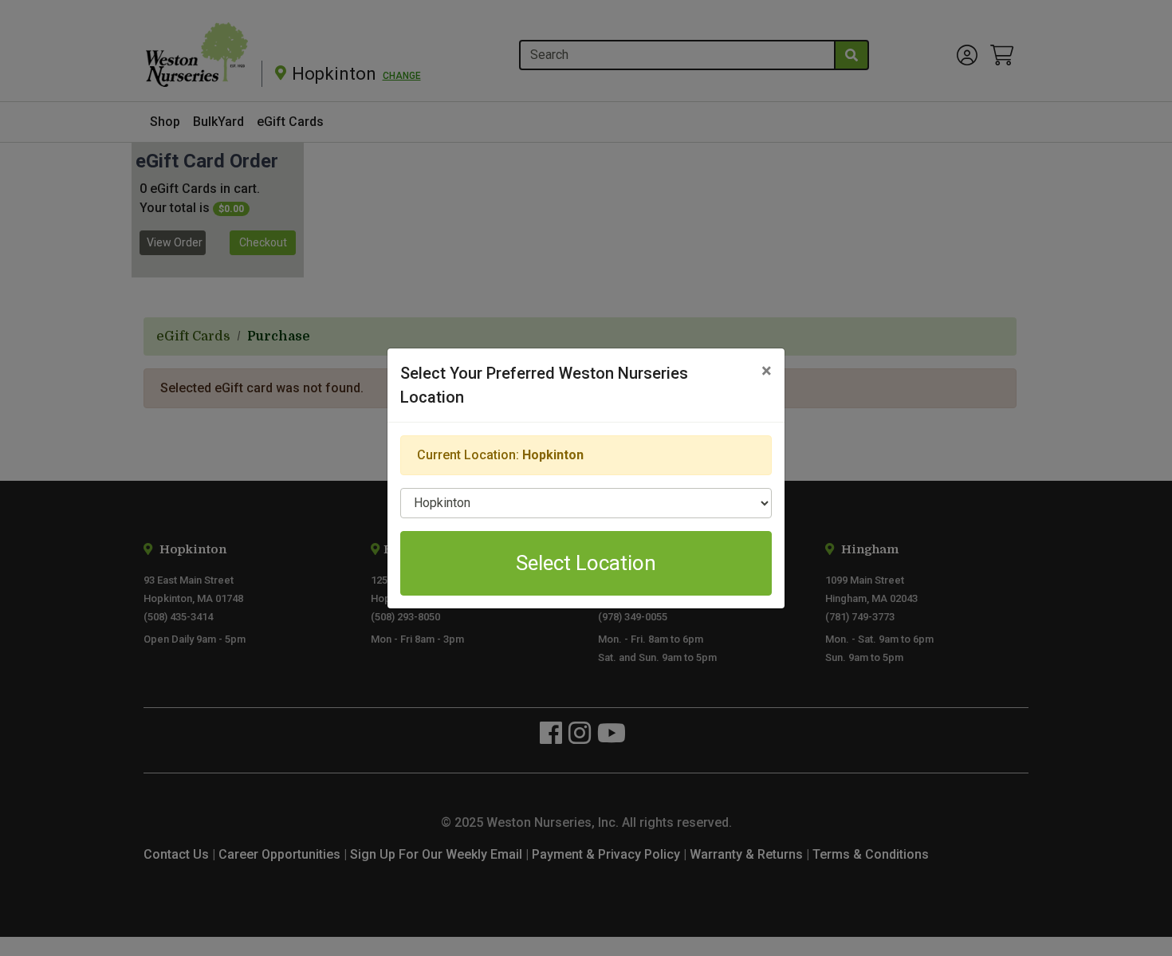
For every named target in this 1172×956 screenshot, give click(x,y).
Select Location (586, 563)
